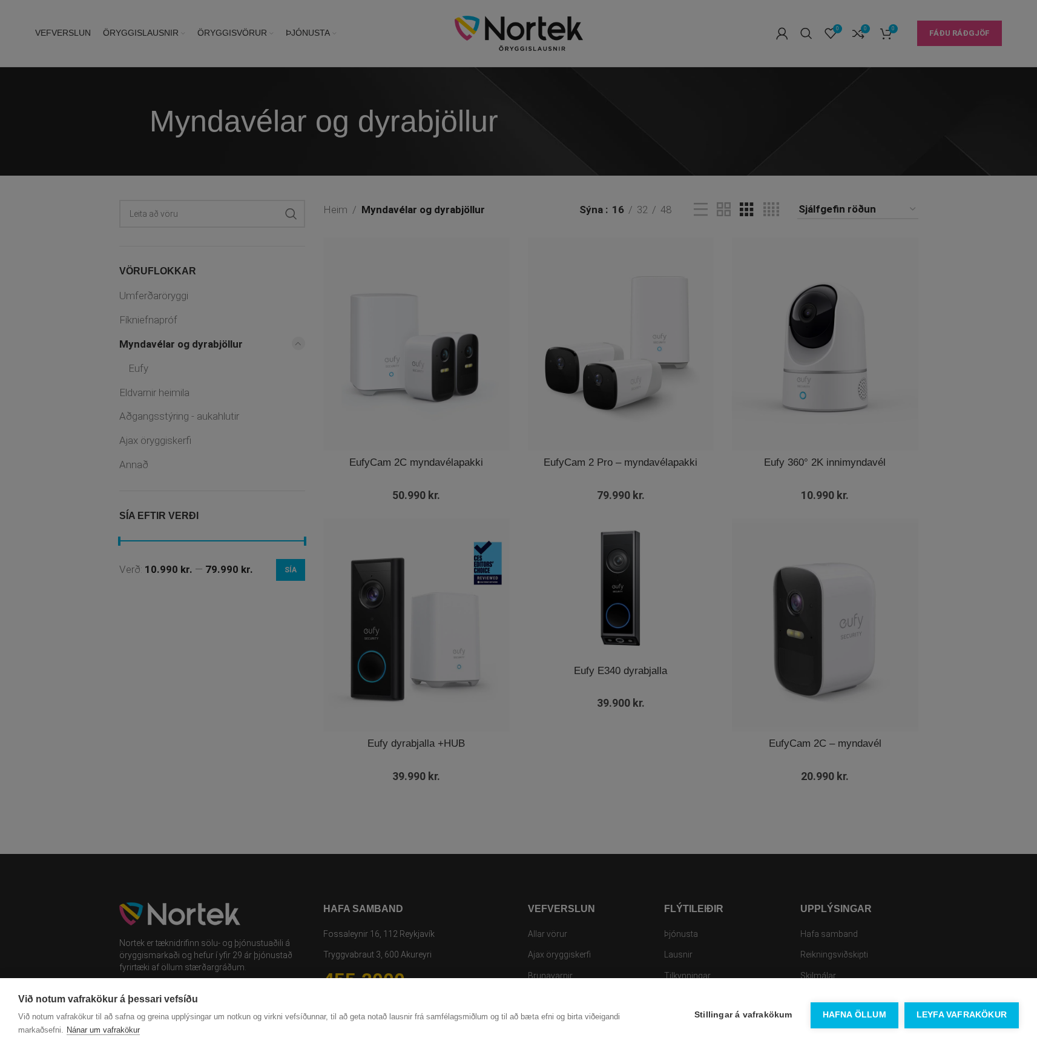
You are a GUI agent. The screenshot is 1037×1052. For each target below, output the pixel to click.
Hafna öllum (854, 1014)
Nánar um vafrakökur (103, 1029)
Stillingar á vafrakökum (743, 1014)
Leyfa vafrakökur (962, 1014)
